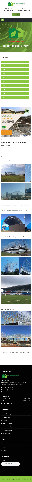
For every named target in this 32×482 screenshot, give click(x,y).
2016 (4, 93)
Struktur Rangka (7, 423)
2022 (4, 77)
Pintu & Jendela (7, 430)
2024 (4, 69)
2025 (4, 65)
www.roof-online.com (11, 392)
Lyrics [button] (3, 460)
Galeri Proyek (6, 433)
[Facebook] (1, 403)
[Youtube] (8, 403)
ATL (15, 14)
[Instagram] (4, 403)
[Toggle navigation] (2, 20)
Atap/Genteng (7, 414)
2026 (4, 61)
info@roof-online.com (23, 10)
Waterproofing (7, 417)
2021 (4, 81)
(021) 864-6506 (8, 10)
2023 (4, 73)
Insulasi (5, 420)
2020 (4, 85)
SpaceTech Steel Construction (21, 352)
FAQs (4, 450)
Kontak (5, 447)
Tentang (5, 444)
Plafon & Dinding (7, 427)
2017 (4, 89)
